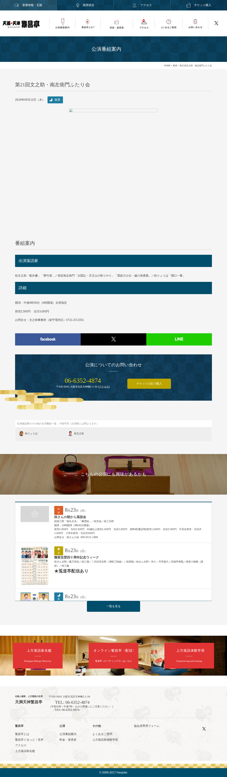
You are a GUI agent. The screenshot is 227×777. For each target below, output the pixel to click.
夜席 (175, 65)
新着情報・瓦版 (32, 5)
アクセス (146, 5)
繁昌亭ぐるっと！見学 (29, 739)
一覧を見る (113, 606)
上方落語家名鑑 (25, 751)
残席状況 (88, 5)
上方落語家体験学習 (105, 739)
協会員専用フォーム (146, 725)
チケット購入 (202, 5)
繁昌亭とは (22, 734)
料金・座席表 (67, 739)
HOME (167, 65)
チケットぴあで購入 (149, 383)
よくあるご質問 (102, 734)
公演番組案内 (67, 734)
